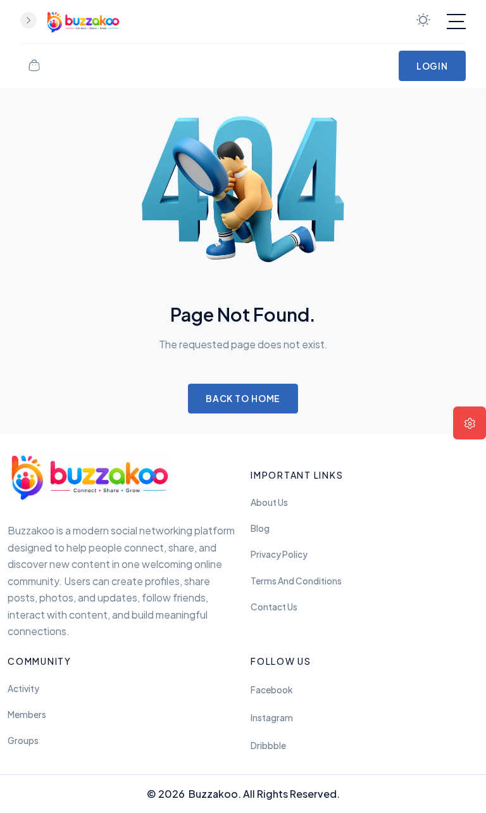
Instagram (272, 717)
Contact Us (274, 607)
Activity (23, 688)
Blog (260, 528)
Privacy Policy (279, 554)
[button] (469, 422)
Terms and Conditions (296, 581)
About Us (269, 502)
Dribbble (268, 745)
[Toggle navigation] (456, 21)
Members (27, 714)
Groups (23, 740)
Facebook (271, 689)
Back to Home (243, 398)
